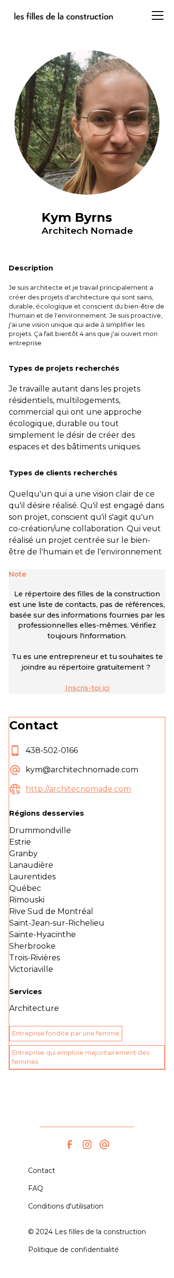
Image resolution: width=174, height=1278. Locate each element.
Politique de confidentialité (73, 1249)
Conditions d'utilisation (65, 1206)
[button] (155, 15)
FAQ (35, 1188)
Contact (41, 1170)
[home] (63, 15)
